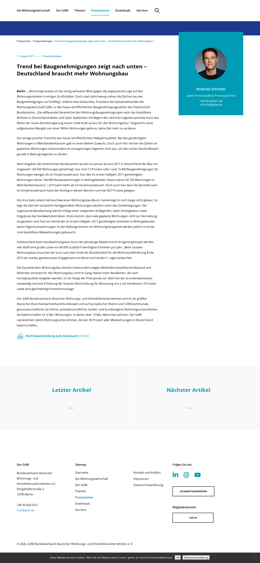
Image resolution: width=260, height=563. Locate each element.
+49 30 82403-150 (211, 101)
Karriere (80, 510)
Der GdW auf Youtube (197, 474)
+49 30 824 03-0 (27, 505)
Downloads (82, 503)
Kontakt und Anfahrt (147, 473)
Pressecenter (24, 41)
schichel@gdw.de (211, 104)
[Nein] (255, 558)
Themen (80, 491)
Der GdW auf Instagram (186, 474)
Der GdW (81, 485)
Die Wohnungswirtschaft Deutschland (212, 10)
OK (177, 557)
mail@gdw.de (25, 510)
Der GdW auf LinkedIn (175, 474)
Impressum (141, 479)
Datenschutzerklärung (148, 485)
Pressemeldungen (42, 41)
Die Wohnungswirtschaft (91, 479)
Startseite (81, 473)
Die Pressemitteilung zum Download (57, 336)
